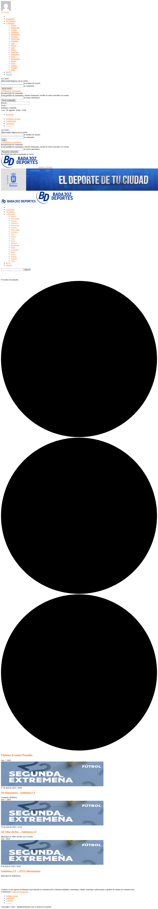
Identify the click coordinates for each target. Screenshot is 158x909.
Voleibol (14, 68)
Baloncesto (15, 28)
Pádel (13, 57)
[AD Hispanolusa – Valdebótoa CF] (52, 786)
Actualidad (10, 19)
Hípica (13, 45)
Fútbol (13, 25)
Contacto (10, 123)
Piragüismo (15, 59)
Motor (13, 50)
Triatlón (14, 66)
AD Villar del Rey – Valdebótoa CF (19, 832)
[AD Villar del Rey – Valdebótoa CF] (52, 825)
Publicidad (11, 121)
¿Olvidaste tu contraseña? (11, 91)
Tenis (13, 63)
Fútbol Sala (15, 39)
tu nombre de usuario (32, 83)
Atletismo (14, 32)
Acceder (10, 114)
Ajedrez (14, 30)
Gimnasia (14, 41)
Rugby (13, 61)
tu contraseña (29, 86)
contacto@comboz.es (20, 892)
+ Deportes (10, 23)
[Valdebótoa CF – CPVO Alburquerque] (52, 864)
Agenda (9, 74)
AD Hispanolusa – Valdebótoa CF (18, 792)
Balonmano (15, 34)
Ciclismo (14, 37)
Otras (13, 70)
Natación (14, 52)
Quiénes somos (13, 119)
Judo (13, 48)
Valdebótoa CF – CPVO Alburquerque (20, 871)
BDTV (8, 72)
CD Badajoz (11, 21)
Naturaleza (15, 54)
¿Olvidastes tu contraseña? (11, 142)
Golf (12, 43)
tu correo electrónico (32, 98)
